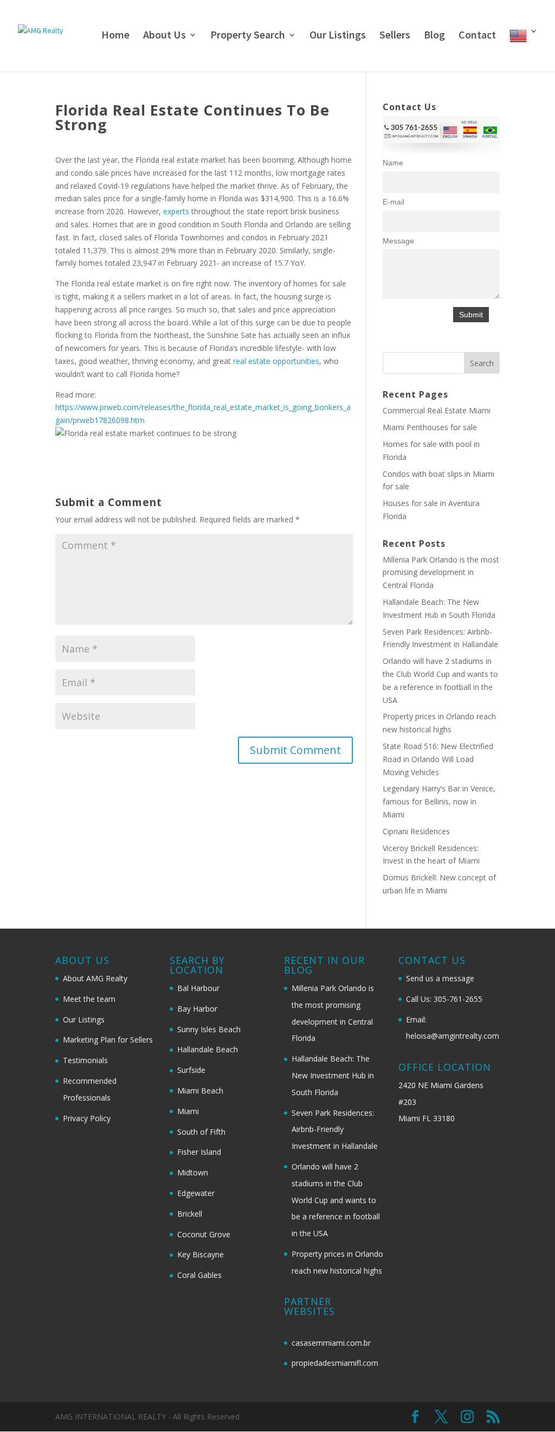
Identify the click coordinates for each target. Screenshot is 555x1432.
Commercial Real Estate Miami (437, 410)
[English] (523, 49)
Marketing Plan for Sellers (108, 1039)
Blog (434, 36)
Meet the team (89, 999)
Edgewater (196, 1193)
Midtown (192, 1172)
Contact (477, 36)
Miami (188, 1111)
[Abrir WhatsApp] (528, 1404)
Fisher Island (199, 1152)
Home (115, 36)
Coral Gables (199, 1275)
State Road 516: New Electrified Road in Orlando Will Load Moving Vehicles (438, 759)
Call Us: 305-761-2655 (444, 999)
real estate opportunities (276, 361)
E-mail (393, 201)
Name (393, 162)
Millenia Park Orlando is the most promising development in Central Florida (441, 572)
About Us (164, 36)
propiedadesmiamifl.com (335, 1363)
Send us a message (440, 978)
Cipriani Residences (416, 831)
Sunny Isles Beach (209, 1029)
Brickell (189, 1214)
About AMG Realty (95, 978)
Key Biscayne (200, 1254)
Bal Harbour (198, 988)
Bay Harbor (197, 1008)
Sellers (394, 36)
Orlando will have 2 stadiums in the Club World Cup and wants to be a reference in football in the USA (336, 1199)
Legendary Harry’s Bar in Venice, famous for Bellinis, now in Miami (439, 801)
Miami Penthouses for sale (430, 427)
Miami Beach (200, 1090)
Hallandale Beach (207, 1049)
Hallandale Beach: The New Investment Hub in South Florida (333, 1075)
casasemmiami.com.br (331, 1343)
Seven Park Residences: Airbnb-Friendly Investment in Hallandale (335, 1130)
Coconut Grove (203, 1234)
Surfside (191, 1070)
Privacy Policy (87, 1118)
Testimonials (85, 1060)
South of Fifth (201, 1132)
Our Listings (337, 36)
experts (177, 211)
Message (398, 240)
